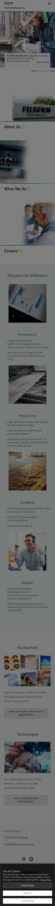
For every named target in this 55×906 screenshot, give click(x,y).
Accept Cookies (27, 901)
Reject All (27, 893)
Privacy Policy (45, 880)
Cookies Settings (27, 885)
